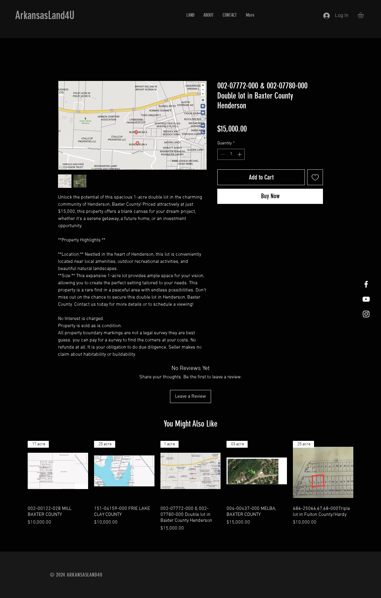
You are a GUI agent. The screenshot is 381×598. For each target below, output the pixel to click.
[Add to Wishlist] (315, 177)
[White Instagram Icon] (366, 314)
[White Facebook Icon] (366, 284)
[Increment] (240, 154)
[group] (190, 487)
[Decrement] (222, 154)
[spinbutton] (231, 154)
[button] (364, 15)
